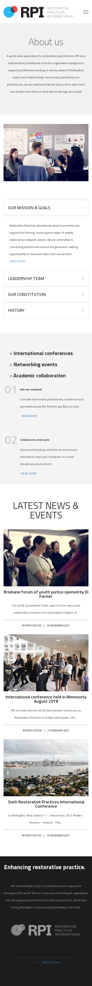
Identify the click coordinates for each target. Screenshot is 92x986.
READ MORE (17, 261)
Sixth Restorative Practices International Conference (46, 804)
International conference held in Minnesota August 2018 (46, 699)
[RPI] (38, 11)
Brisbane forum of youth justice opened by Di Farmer (46, 594)
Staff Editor (33, 625)
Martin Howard (51, 962)
